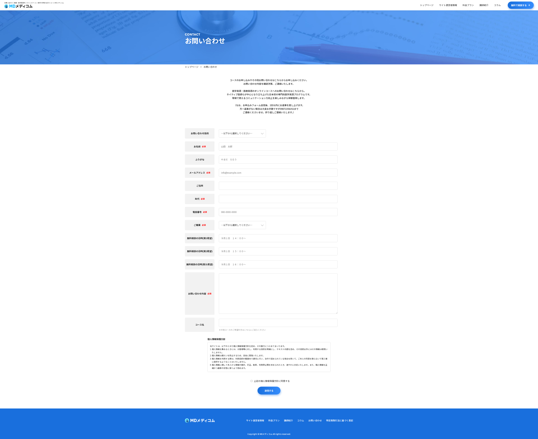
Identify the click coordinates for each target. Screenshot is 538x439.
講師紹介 (483, 5)
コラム (497, 5)
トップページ (426, 5)
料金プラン (468, 5)
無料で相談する (519, 5)
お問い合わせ (315, 420)
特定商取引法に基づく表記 (339, 420)
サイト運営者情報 (448, 5)
